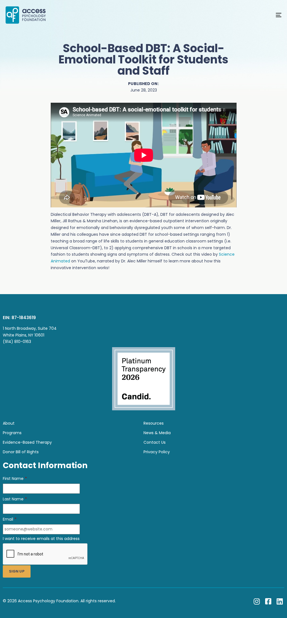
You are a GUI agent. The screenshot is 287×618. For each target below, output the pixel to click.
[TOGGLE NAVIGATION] (235, 15)
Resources (154, 423)
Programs (12, 433)
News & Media (157, 433)
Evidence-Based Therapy (27, 442)
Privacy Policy (157, 452)
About (9, 423)
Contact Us (155, 442)
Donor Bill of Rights (21, 452)
